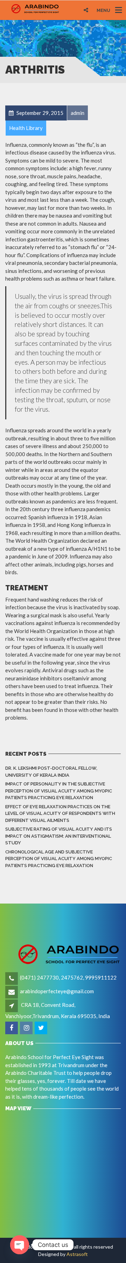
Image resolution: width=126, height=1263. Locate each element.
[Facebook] (12, 1028)
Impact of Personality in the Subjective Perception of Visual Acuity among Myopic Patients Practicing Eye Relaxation (58, 790)
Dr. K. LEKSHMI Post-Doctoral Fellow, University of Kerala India (51, 772)
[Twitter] (41, 1028)
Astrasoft (77, 1254)
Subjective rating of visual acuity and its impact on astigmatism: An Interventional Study (58, 835)
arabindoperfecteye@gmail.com (57, 991)
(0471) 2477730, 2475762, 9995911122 (68, 977)
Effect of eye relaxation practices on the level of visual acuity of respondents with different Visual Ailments (60, 813)
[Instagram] (27, 1028)
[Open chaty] (19, 1244)
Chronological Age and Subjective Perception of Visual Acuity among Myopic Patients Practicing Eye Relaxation (58, 858)
